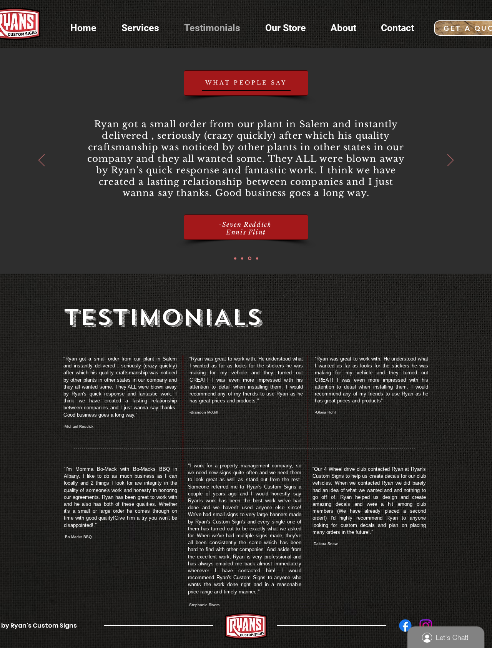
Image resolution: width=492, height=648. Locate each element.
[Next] (450, 160)
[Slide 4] (257, 258)
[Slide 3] (249, 258)
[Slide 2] (242, 258)
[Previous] (41, 160)
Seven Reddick (246, 224)
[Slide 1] (235, 258)
